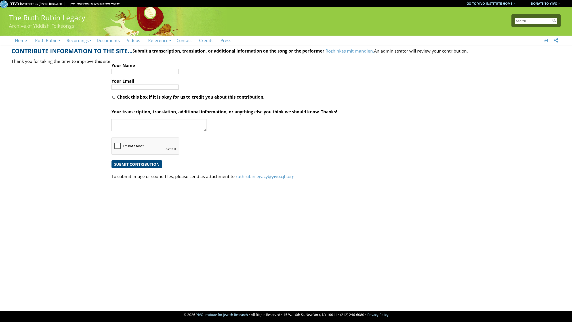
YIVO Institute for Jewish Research (222, 314)
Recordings (78, 40)
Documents (108, 40)
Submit (555, 21)
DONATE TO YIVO (544, 3)
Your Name (123, 65)
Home (21, 40)
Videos (133, 40)
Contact (184, 40)
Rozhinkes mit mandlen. (350, 51)
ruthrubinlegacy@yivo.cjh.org (265, 176)
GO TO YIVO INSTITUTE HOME (489, 3)
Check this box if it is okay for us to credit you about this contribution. (190, 97)
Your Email (122, 81)
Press (226, 40)
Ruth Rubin (46, 40)
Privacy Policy (378, 314)
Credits (206, 40)
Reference (158, 40)
